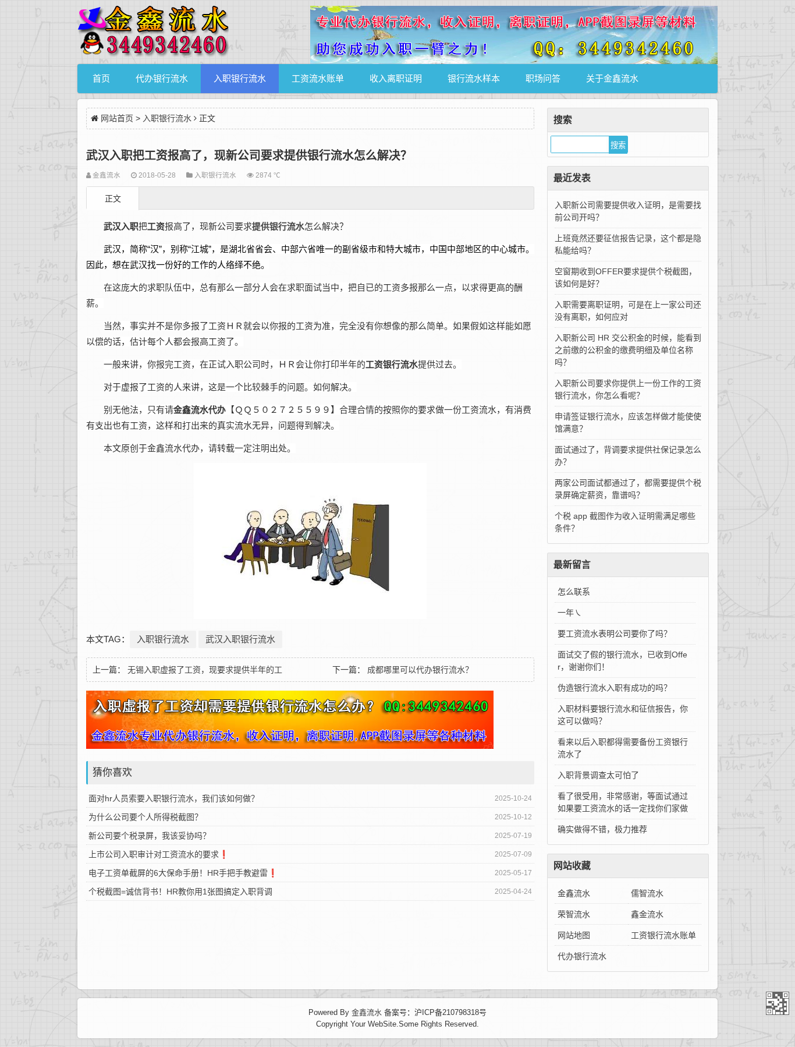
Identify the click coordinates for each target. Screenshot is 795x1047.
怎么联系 (574, 591)
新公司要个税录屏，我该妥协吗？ (149, 835)
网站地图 (574, 935)
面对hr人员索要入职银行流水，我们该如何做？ (173, 798)
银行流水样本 (474, 78)
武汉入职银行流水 (240, 639)
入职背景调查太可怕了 (598, 775)
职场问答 (543, 78)
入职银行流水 (240, 78)
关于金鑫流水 (612, 78)
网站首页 (117, 118)
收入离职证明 (396, 78)
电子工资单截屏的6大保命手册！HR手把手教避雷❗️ (183, 873)
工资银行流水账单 (663, 935)
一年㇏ (570, 612)
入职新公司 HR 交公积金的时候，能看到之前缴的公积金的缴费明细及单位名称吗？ (628, 350)
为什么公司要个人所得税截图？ (145, 817)
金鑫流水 (574, 893)
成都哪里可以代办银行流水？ (420, 669)
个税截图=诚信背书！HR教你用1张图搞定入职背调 (180, 891)
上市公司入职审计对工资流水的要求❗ (158, 854)
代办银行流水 (162, 78)
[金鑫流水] (153, 32)
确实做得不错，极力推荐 (602, 829)
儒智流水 (647, 893)
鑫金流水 (647, 914)
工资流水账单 (318, 78)
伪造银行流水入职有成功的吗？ (615, 687)
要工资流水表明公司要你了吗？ (615, 633)
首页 (101, 78)
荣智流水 (574, 914)
